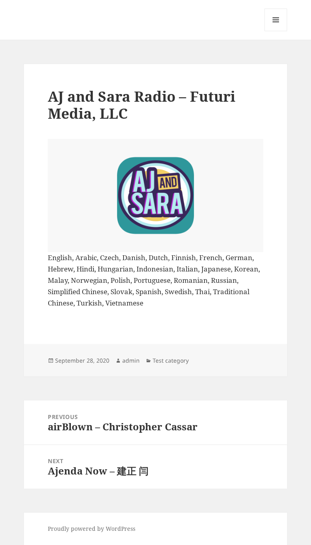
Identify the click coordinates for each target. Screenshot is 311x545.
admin (131, 360)
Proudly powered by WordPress (91, 528)
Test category (171, 360)
